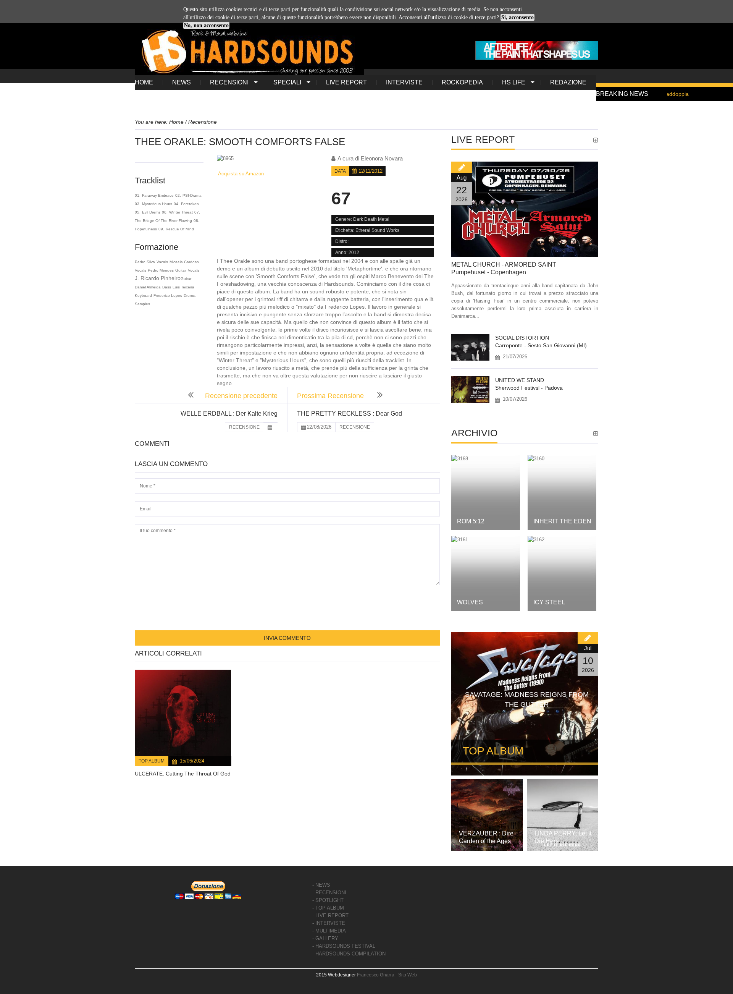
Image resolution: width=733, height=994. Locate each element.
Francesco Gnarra (375, 975)
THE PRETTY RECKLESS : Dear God (349, 413)
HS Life (513, 82)
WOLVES (470, 602)
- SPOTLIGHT (328, 900)
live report (346, 82)
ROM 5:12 (470, 521)
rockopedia (462, 82)
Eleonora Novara (382, 158)
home (144, 82)
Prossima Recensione (331, 396)
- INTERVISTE (328, 923)
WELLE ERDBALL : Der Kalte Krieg (229, 413)
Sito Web (407, 975)
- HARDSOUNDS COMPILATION (349, 954)
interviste (404, 82)
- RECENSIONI (329, 892)
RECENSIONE (244, 427)
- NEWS (321, 885)
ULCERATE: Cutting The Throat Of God (183, 774)
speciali (287, 82)
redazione (568, 82)
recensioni (229, 82)
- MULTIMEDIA (329, 931)
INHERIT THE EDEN (562, 521)
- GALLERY (325, 938)
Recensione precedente (241, 396)
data (340, 171)
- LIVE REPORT (330, 915)
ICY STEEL (549, 602)
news (181, 82)
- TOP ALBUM (328, 908)
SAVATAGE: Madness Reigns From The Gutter (527, 699)
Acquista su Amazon (240, 173)
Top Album (152, 761)
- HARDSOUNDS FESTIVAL (343, 946)
